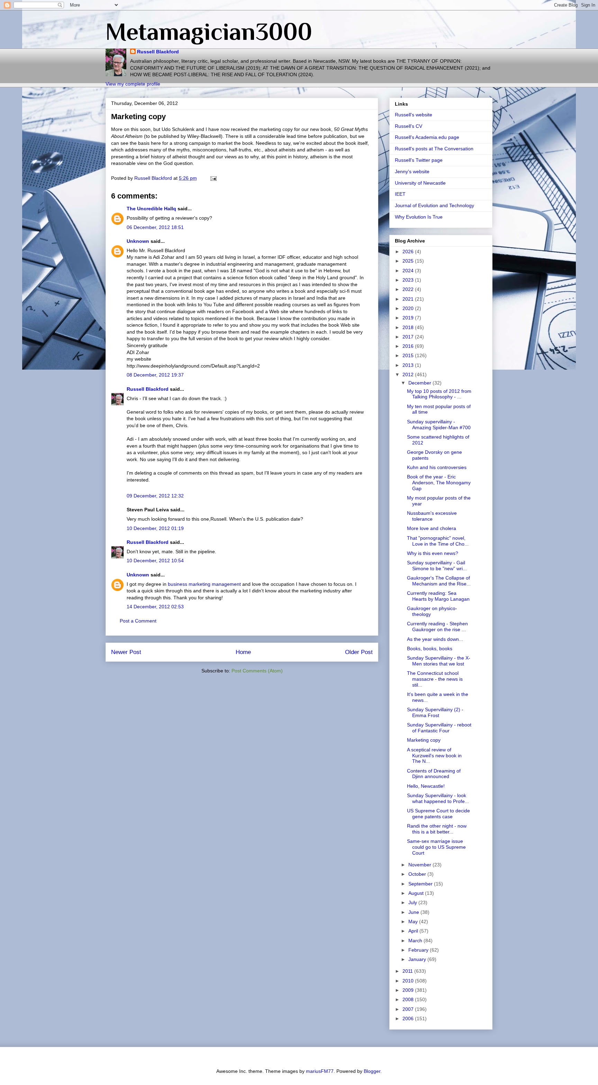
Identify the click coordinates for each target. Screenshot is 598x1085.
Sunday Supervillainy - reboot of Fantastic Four (439, 727)
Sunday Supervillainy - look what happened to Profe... (438, 798)
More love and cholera (431, 528)
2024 (408, 270)
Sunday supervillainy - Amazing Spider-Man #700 (439, 424)
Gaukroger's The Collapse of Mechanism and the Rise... (439, 580)
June (414, 912)
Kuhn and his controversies (436, 467)
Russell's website (413, 114)
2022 (408, 289)
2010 (408, 980)
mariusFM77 (320, 1071)
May (413, 921)
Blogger (372, 1071)
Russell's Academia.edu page (427, 137)
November (420, 864)
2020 (408, 308)
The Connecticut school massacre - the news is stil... (435, 679)
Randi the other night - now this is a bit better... (436, 829)
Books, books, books (429, 648)
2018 (408, 327)
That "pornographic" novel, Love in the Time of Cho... (438, 541)
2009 (408, 990)
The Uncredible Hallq (151, 208)
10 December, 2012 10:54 (155, 560)
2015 (408, 355)
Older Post (359, 652)
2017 (408, 336)
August (416, 893)
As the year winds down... (435, 639)
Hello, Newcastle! (426, 786)
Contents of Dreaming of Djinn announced (434, 773)
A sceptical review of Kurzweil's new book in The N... (434, 755)
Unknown (138, 241)
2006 (408, 1018)
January (417, 959)
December (420, 383)
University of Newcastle (420, 183)
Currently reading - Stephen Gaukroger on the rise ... (437, 626)
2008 (408, 999)
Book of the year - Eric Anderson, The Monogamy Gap (439, 482)
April (413, 931)
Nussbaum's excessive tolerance (432, 516)
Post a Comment (138, 621)
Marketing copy (424, 740)
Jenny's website (412, 171)
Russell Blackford (158, 51)
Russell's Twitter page (419, 160)
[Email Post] (213, 178)
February (419, 950)
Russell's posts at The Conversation (434, 148)
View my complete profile (133, 84)
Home (243, 652)
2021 (408, 299)
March (416, 940)
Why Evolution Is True (419, 217)
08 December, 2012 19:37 (155, 375)
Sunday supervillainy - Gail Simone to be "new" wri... (437, 565)
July (413, 902)
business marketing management (204, 584)
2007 (408, 1009)
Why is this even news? (432, 553)
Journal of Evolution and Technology (434, 205)
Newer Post (126, 652)
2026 (408, 251)
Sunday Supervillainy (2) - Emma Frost (435, 712)
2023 (408, 280)
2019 (408, 317)
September (421, 883)
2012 (408, 374)
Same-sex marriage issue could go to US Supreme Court (436, 847)
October (417, 874)
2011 (408, 971)
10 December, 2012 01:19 (155, 528)
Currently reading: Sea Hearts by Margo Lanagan (438, 596)
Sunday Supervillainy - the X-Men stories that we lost (438, 661)
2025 (408, 261)
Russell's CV (408, 126)
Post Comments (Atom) (257, 670)
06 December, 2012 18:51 (155, 227)
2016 (408, 346)
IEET (400, 194)
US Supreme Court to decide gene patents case (438, 813)
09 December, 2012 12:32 (155, 496)
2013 (408, 365)
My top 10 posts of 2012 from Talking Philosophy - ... (439, 394)
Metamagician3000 (209, 31)
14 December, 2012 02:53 (155, 606)
